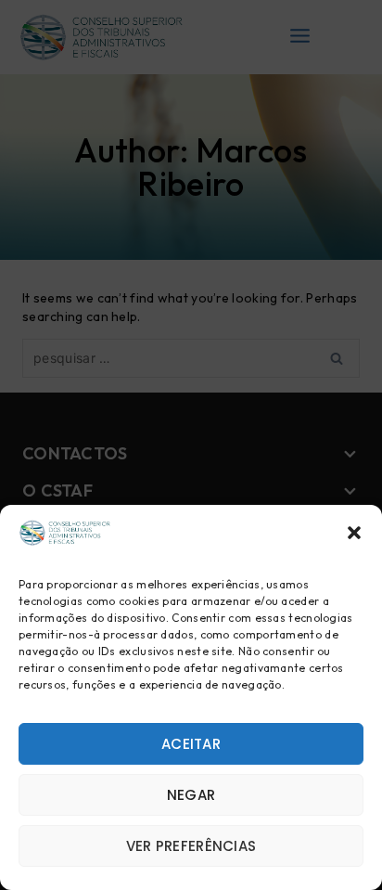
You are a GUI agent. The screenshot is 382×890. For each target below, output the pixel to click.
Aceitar (191, 744)
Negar (191, 795)
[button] (354, 532)
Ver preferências (191, 846)
